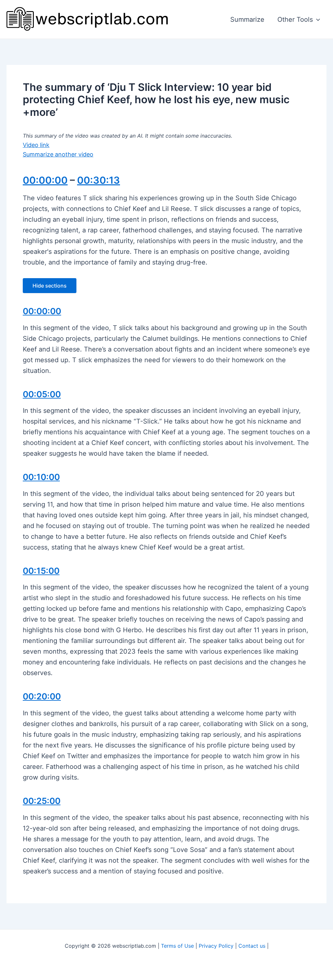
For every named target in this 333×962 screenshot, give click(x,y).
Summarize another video (58, 154)
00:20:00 (42, 696)
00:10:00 (41, 477)
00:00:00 (45, 180)
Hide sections (50, 285)
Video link (36, 145)
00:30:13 (98, 180)
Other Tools (295, 19)
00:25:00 (41, 801)
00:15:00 (41, 571)
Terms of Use (177, 946)
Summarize (247, 19)
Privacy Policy (216, 946)
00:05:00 (42, 394)
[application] (316, 19)
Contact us (251, 946)
